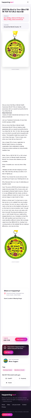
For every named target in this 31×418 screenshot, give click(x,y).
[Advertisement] (15, 86)
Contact (24, 404)
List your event (16, 404)
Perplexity (23, 378)
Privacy (4, 407)
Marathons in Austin (19, 370)
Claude (10, 382)
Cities (8, 404)
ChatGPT (10, 378)
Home (3, 404)
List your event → (7, 414)
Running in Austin (7, 370)
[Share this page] (27, 2)
